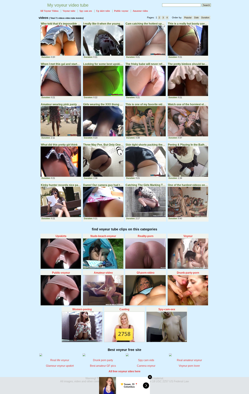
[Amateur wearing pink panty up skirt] (60, 121)
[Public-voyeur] (60, 290)
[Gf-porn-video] (145, 290)
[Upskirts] (60, 253)
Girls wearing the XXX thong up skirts (103, 104)
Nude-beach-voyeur (103, 236)
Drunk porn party (103, 360)
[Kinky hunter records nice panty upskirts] (60, 202)
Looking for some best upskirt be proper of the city (103, 64)
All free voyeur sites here (124, 371)
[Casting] (124, 327)
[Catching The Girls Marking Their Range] (145, 202)
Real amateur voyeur (189, 360)
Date (196, 17)
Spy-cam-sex (166, 309)
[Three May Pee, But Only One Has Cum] (103, 161)
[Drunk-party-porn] (188, 290)
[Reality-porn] (145, 253)
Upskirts (61, 236)
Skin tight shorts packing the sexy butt (146, 144)
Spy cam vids (146, 360)
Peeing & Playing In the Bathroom (188, 144)
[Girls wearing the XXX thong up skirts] (103, 121)
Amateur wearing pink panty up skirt (61, 104)
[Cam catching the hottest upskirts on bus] (145, 40)
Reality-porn (145, 236)
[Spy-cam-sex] (166, 327)
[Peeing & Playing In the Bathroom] (188, 161)
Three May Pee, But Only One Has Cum (103, 144)
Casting (124, 309)
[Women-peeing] (82, 327)
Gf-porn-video (145, 272)
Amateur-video (103, 272)
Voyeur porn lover (189, 365)
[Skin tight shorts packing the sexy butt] (145, 161)
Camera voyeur (146, 365)
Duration (205, 17)
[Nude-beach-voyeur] (103, 253)
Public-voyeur (61, 272)
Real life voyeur (59, 360)
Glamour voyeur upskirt (60, 365)
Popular (188, 17)
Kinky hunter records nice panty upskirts (61, 185)
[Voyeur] (188, 253)
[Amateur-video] (103, 290)
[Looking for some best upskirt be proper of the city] (103, 81)
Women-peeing (82, 309)
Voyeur (188, 236)
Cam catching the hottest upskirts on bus (146, 23)
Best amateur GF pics (103, 365)
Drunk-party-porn (188, 272)
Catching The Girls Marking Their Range (146, 185)
